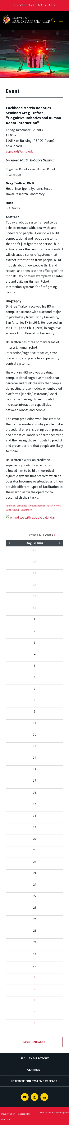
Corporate (26, 509)
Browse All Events (40, 535)
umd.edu (6, 1119)
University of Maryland (34, 5)
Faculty (51, 505)
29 (34, 584)
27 (34, 561)
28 (34, 573)
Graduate (22, 505)
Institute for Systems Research (35, 1081)
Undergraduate (36, 505)
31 (34, 607)
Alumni (15, 509)
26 (34, 550)
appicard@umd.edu (20, 151)
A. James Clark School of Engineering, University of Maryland (27, 14)
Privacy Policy (8, 1113)
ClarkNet (34, 1069)
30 (34, 596)
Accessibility (24, 1113)
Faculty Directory (35, 1058)
